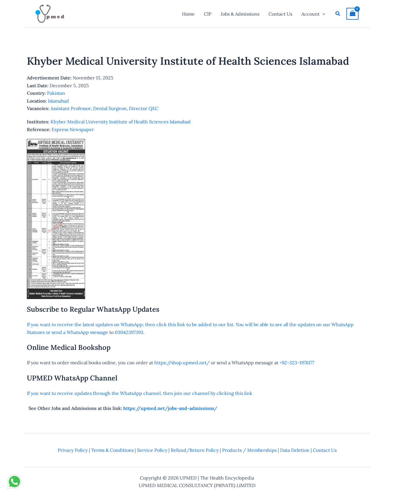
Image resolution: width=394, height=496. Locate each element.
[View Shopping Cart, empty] (352, 14)
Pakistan (56, 93)
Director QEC (143, 108)
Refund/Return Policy (195, 450)
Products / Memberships (249, 450)
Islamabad (58, 101)
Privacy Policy (73, 450)
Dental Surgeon (110, 108)
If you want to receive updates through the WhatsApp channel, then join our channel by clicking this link (139, 393)
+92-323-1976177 (296, 362)
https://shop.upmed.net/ (182, 362)
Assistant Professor (70, 108)
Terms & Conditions (112, 450)
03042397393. (129, 332)
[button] (322, 13)
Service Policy (152, 450)
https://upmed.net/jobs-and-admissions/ (170, 408)
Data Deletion (294, 450)
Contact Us (325, 450)
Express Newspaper (73, 129)
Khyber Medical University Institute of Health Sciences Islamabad (120, 122)
